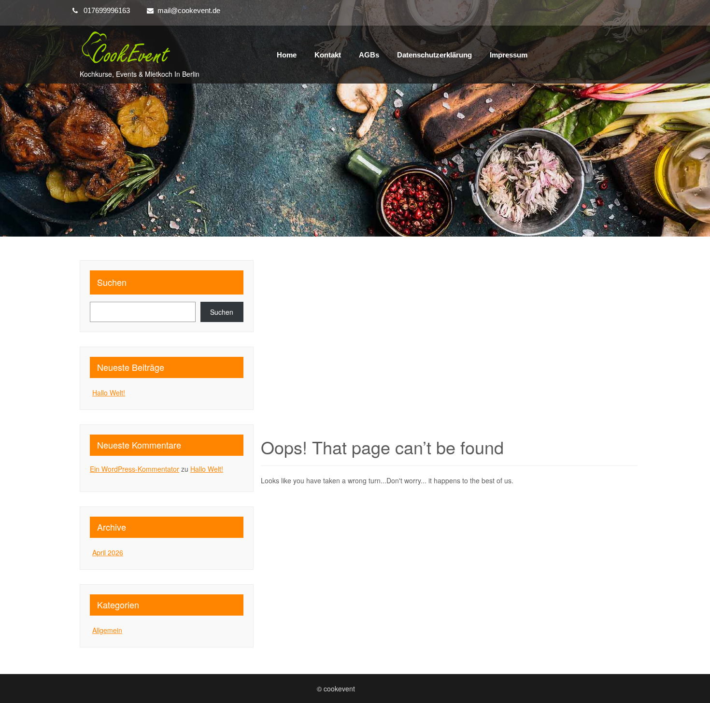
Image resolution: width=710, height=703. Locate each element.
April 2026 (107, 552)
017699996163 (107, 10)
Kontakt (327, 55)
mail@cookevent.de (188, 10)
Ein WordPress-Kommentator (134, 469)
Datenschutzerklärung (434, 55)
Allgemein (107, 630)
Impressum (508, 55)
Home (287, 55)
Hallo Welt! (108, 392)
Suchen (112, 282)
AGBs (369, 55)
